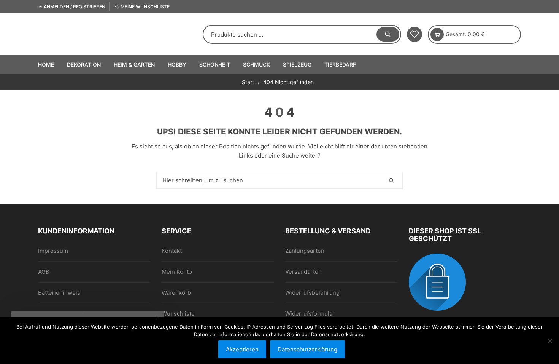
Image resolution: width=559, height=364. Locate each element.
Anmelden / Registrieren (74, 7)
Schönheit (214, 64)
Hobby (177, 64)
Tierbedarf (340, 64)
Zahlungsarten (304, 250)
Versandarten (303, 271)
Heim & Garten (134, 64)
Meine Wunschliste (144, 7)
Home (46, 64)
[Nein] (549, 341)
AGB (43, 271)
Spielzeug (297, 64)
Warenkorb (176, 292)
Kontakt (172, 250)
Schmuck (256, 64)
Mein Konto (177, 271)
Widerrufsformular (310, 313)
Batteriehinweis (59, 292)
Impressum (53, 250)
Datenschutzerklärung (307, 349)
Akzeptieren (242, 349)
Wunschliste (178, 313)
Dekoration (84, 64)
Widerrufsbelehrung (312, 292)
